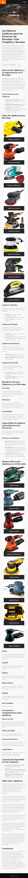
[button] (18, 2)
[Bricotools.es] (3, 2)
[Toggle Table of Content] (18, 65)
